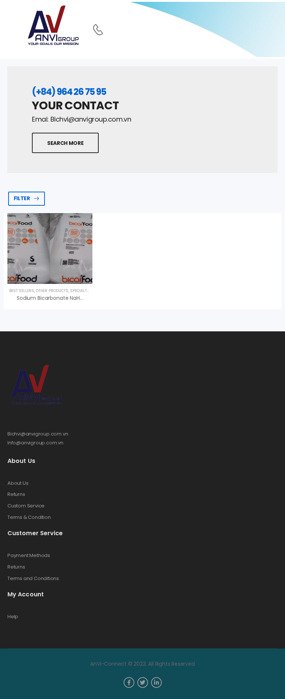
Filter (22, 198)
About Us (17, 483)
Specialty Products (89, 291)
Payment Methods (28, 556)
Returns (16, 494)
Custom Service (26, 506)
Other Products (52, 291)
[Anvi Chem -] (52, 26)
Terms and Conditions (33, 579)
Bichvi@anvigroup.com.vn (37, 433)
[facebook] (129, 682)
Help (12, 617)
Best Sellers (21, 291)
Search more (65, 143)
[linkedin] (156, 682)
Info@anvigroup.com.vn (35, 442)
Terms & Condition (29, 517)
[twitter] (142, 682)
